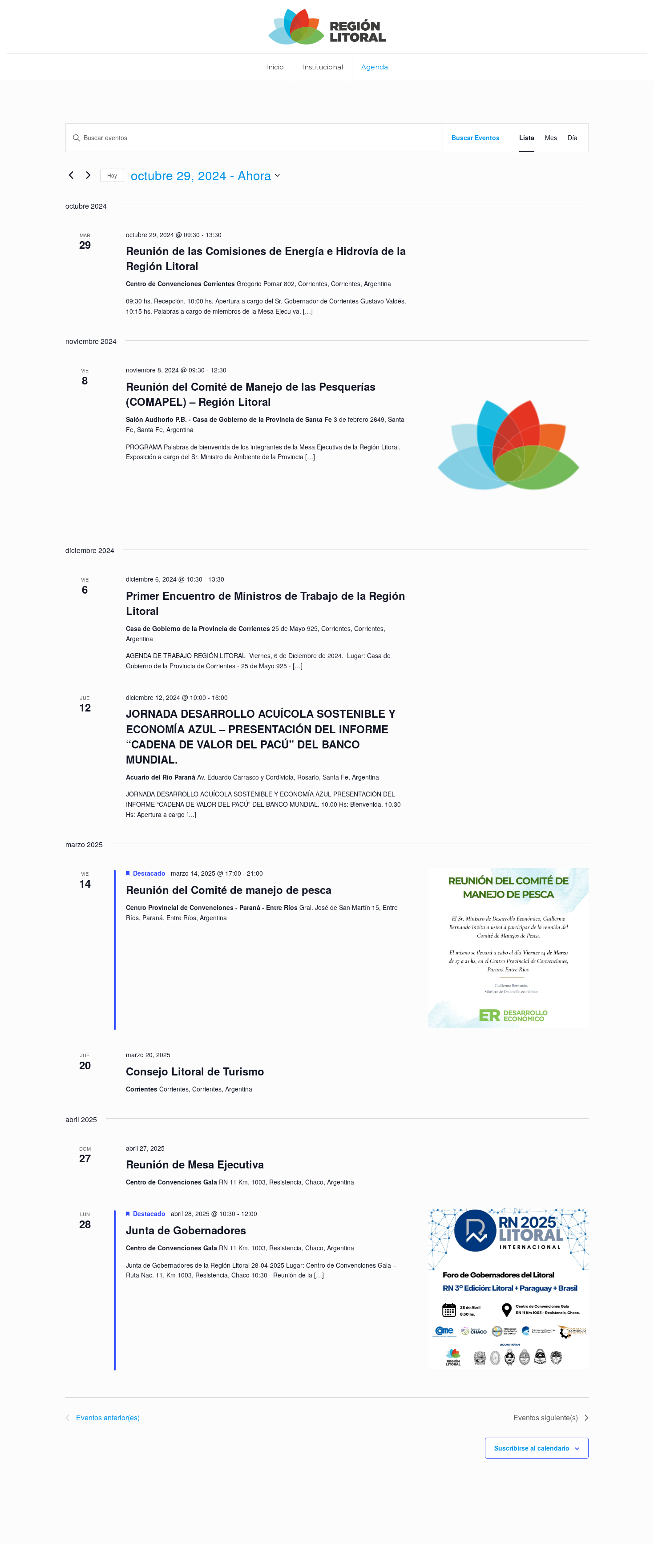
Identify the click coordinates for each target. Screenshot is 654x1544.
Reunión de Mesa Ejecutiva (195, 1164)
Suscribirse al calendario (531, 1447)
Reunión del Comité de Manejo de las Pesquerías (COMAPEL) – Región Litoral (250, 394)
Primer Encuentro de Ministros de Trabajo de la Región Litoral (265, 603)
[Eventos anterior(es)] (70, 175)
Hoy (112, 175)
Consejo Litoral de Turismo (195, 1071)
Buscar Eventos (476, 137)
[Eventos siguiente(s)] (88, 175)
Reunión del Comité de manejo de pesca (228, 889)
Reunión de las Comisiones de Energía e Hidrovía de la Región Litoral (266, 258)
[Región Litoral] (327, 26)
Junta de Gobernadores (186, 1229)
